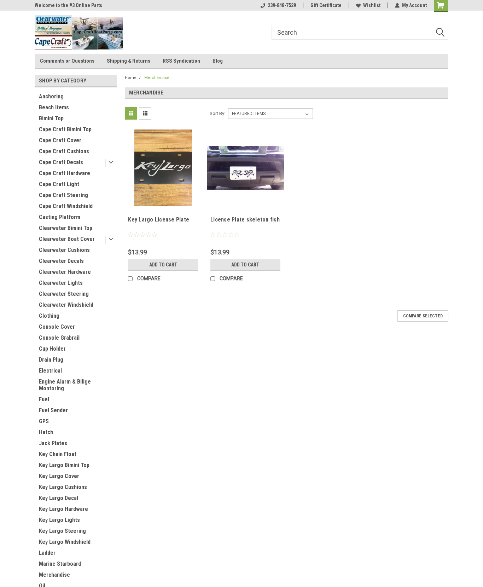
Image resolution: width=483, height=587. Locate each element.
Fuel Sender (53, 410)
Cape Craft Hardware (64, 173)
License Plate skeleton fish (245, 219)
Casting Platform (59, 217)
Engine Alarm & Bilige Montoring (65, 385)
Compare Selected (423, 315)
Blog (218, 61)
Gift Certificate (326, 5)
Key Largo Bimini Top (64, 465)
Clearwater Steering (64, 293)
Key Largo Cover (59, 476)
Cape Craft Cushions (64, 151)
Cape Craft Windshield (66, 206)
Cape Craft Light (59, 184)
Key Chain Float (57, 454)
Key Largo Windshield (65, 542)
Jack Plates (53, 443)
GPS (44, 421)
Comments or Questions (67, 61)
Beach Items (54, 107)
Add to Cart (163, 264)
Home (130, 77)
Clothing (49, 315)
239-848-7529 (282, 5)
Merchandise (54, 574)
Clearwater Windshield (66, 304)
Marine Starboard (60, 563)
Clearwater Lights (61, 283)
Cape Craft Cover (60, 140)
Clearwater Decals (61, 261)
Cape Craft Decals (61, 162)
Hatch (46, 432)
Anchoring (51, 96)
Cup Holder (52, 348)
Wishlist (371, 5)
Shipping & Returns (128, 61)
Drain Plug (51, 359)
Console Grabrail (59, 337)
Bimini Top (51, 118)
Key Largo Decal (58, 498)
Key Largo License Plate (158, 219)
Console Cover (57, 326)
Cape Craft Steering (63, 195)
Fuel (44, 399)
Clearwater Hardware (65, 272)
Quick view (163, 201)
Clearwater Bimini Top (65, 228)
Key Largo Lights (59, 520)
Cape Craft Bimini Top (65, 129)
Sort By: (217, 113)
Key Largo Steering (62, 531)
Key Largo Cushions (63, 487)
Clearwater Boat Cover (67, 239)
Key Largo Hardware (63, 509)
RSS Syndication (181, 61)
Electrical (50, 370)
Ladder (47, 552)
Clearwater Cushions (64, 250)
